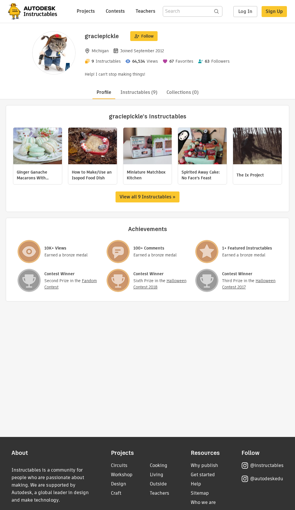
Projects (86, 11)
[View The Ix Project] (257, 147)
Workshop (122, 474)
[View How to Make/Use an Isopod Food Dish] (92, 147)
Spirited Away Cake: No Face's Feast (200, 175)
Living (156, 474)
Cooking (158, 465)
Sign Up (274, 11)
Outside (158, 484)
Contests (115, 11)
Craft (116, 493)
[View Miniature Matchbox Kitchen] (147, 147)
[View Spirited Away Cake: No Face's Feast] (202, 147)
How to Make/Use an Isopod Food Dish (92, 175)
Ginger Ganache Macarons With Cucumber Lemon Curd (33, 175)
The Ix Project (250, 175)
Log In (245, 11)
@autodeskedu (266, 478)
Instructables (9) (138, 92)
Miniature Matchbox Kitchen (146, 175)
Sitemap (200, 493)
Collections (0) (182, 92)
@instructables (266, 465)
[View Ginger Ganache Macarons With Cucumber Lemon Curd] (37, 147)
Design (118, 484)
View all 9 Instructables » (147, 196)
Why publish (204, 465)
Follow (147, 36)
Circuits (119, 465)
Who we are (203, 502)
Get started (203, 474)
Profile (104, 92)
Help (196, 484)
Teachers (145, 11)
